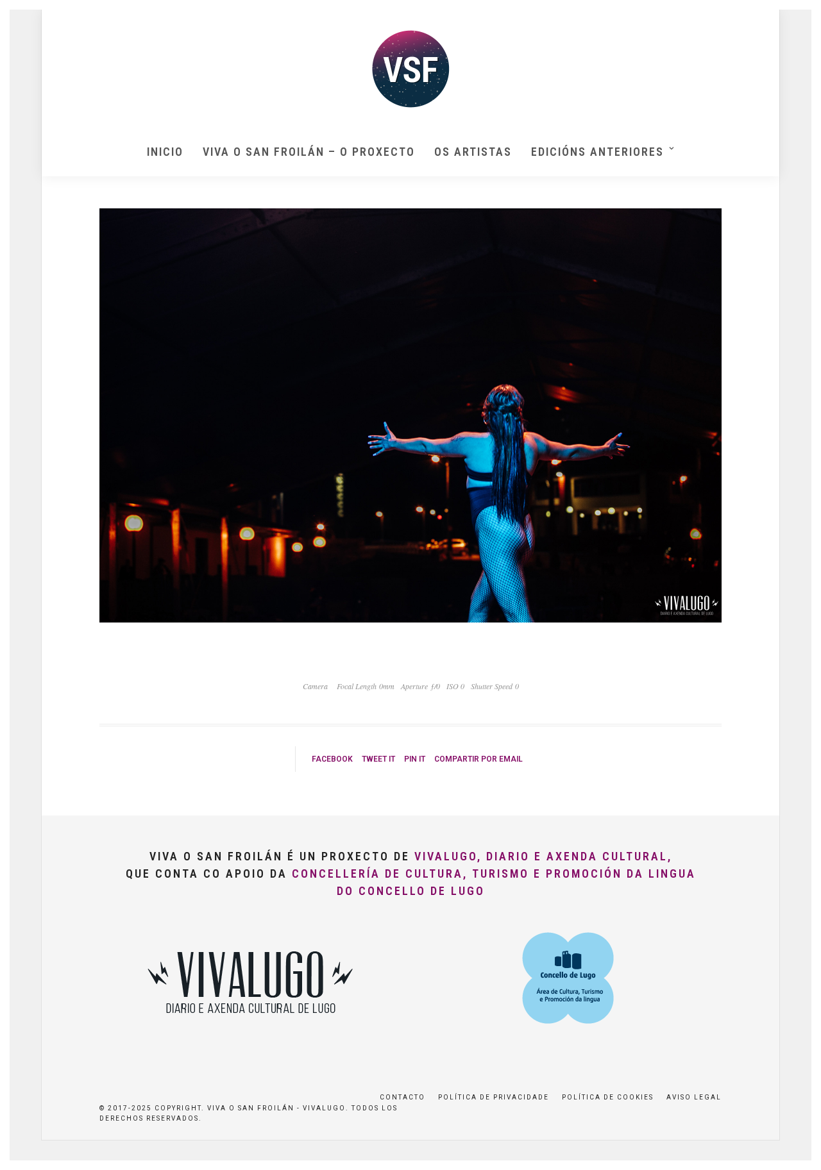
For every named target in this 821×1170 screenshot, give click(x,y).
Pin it (414, 759)
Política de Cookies (608, 1097)
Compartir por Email (478, 759)
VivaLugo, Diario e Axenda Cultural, (543, 856)
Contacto (402, 1097)
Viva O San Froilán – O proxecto (309, 151)
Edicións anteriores (597, 151)
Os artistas (473, 151)
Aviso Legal (694, 1097)
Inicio (165, 151)
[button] (793, 18)
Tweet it (378, 759)
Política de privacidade (493, 1097)
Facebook (332, 759)
